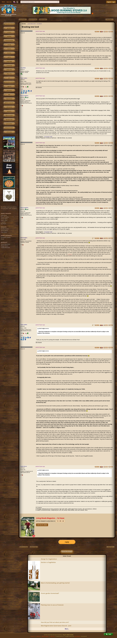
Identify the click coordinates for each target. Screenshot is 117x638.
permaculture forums (9, 23)
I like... (22, 89)
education (9, 90)
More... (67, 629)
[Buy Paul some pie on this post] (101, 96)
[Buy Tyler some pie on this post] (101, 78)
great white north (31, 23)
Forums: (24, 23)
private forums (9, 127)
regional (9, 86)
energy (9, 44)
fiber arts (9, 73)
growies (9, 28)
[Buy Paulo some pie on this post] (101, 466)
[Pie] (14, 2)
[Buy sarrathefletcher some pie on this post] (101, 31)
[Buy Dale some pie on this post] (101, 238)
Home (3, 1)
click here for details (42, 524)
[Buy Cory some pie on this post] (101, 68)
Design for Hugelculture (49, 559)
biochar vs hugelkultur (48, 562)
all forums (9, 132)
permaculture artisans (9, 82)
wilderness (9, 69)
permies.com (9, 119)
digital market (9, 115)
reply (67, 542)
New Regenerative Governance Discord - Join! (56, 626)
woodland (39, 23)
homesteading (9, 40)
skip (9, 94)
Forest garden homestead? (50, 593)
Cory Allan (23, 67)
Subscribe (9, 2)
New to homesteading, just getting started (55, 583)
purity (9, 57)
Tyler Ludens (24, 78)
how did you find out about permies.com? (55, 622)
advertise (38, 636)
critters (9, 32)
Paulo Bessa (24, 466)
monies (9, 48)
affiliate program (45, 636)
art (9, 78)
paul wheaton (77, 636)
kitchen (9, 53)
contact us (33, 636)
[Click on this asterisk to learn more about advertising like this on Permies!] (92, 13)
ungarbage (9, 61)
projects (9, 111)
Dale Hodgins (24, 237)
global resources (9, 102)
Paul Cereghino (24, 95)
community (9, 65)
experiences (9, 98)
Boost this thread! (67, 551)
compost (70, 254)
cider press (9, 107)
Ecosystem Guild (48, 136)
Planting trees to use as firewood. (52, 605)
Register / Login (111, 2)
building (9, 36)
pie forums (9, 123)
